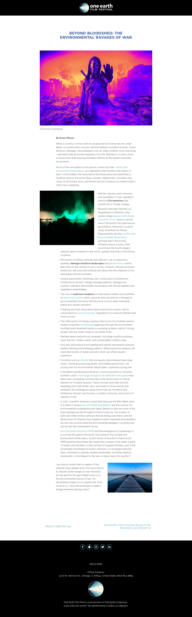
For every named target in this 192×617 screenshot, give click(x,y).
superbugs (113, 502)
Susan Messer (82, 42)
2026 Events (20, 15)
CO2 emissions (84, 502)
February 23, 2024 (96, 28)
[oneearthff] (89, 547)
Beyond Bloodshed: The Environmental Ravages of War (96, 35)
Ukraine (84, 360)
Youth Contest (38, 15)
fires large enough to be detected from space (103, 375)
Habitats (112, 42)
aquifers (125, 502)
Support (54, 15)
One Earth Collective (116, 602)
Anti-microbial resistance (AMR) (77, 431)
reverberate (86, 324)
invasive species (86, 313)
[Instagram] (96, 547)
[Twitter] (102, 547)
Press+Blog (86, 15)
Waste (96, 42)
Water (103, 42)
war (73, 502)
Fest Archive (69, 15)
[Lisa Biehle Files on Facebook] (82, 547)
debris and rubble (73, 297)
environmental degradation (95, 405)
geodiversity (116, 263)
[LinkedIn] (109, 547)
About (7, 15)
